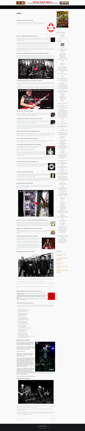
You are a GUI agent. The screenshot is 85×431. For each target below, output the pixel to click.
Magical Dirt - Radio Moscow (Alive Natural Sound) (29, 228)
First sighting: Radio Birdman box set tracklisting (29, 144)
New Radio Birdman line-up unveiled (26, 251)
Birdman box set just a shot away (25, 20)
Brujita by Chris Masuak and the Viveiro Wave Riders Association (33, 53)
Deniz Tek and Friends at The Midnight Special (28, 131)
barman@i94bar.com (64, 38)
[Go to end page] (26, 418)
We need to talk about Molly (61, 254)
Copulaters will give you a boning (61, 266)
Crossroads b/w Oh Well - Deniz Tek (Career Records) (29, 118)
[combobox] (62, 30)
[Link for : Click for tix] (62, 19)
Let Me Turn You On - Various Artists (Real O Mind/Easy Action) (32, 220)
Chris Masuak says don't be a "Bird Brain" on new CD (29, 80)
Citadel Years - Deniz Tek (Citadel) (25, 111)
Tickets (62, 61)
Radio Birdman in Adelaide (23, 340)
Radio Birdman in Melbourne (24, 378)
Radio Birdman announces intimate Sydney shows (29, 291)
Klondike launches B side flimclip (25, 183)
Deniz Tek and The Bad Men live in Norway (27, 138)
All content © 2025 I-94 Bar (42, 425)
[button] (32, 7)
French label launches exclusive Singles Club (27, 161)
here (36, 87)
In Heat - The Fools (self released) (25, 172)
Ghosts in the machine (60, 262)
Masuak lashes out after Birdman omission (27, 236)
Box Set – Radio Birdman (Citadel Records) (27, 36)
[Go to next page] (24, 418)
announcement (20, 238)
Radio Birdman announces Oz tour (25, 303)
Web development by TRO (42, 428)
